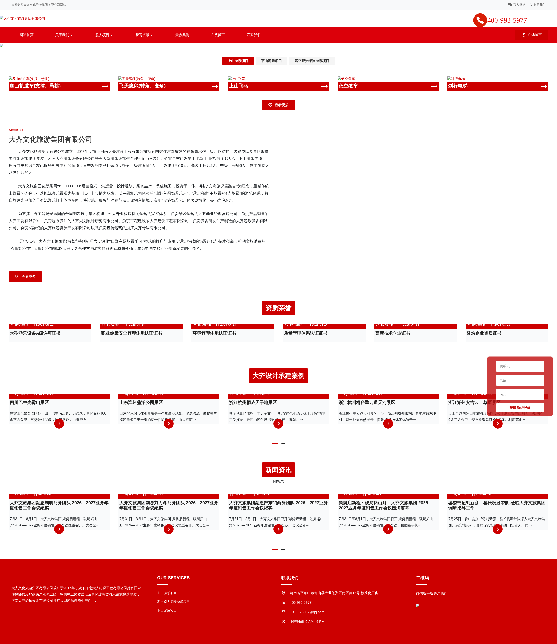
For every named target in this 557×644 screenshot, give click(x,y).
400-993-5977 (301, 602)
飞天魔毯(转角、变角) (142, 85)
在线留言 (218, 35)
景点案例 (182, 35)
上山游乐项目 (238, 61)
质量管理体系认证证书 (305, 333)
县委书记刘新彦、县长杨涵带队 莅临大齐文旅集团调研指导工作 (496, 505)
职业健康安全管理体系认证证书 (131, 333)
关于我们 (62, 35)
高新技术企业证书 (392, 333)
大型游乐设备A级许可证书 (35, 333)
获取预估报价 (520, 407)
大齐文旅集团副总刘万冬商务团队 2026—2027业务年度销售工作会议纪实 (168, 505)
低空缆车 (348, 85)
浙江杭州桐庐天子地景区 (253, 402)
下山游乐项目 (271, 61)
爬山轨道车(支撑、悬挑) (35, 85)
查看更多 (282, 105)
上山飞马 (238, 85)
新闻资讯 (142, 35)
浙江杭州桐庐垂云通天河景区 (367, 402)
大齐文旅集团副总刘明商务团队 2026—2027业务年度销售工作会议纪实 (59, 505)
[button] (275, 443)
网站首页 (27, 35)
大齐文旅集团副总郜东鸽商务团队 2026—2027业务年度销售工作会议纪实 (278, 505)
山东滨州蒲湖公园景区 (141, 402)
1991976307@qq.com (307, 612)
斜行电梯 (458, 85)
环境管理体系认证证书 (214, 333)
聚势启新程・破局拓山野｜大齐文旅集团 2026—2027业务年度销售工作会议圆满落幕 (385, 505)
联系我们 (540, 5)
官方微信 (519, 5)
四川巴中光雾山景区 (29, 402)
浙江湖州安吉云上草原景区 (474, 402)
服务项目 (102, 35)
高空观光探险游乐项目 (312, 61)
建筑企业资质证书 (484, 333)
